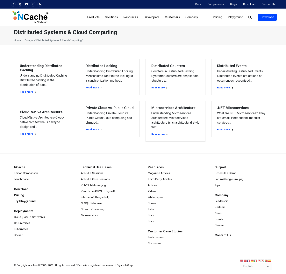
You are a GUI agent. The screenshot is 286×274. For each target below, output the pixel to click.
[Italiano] (256, 260)
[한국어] (263, 260)
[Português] (266, 260)
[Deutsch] (252, 260)
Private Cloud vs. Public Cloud (110, 108)
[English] (242, 260)
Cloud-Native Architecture (41, 112)
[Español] (270, 260)
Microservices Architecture (173, 108)
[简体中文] (245, 260)
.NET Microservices (233, 108)
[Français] (249, 260)
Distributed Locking (101, 66)
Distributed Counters (168, 66)
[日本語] (259, 260)
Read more (26, 91)
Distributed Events (232, 66)
